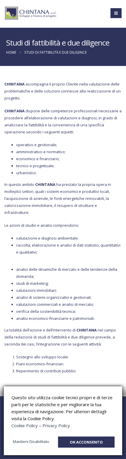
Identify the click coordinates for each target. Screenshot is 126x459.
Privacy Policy (56, 425)
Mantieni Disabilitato (31, 441)
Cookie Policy (24, 425)
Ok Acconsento (86, 442)
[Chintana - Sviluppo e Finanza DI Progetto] (30, 13)
